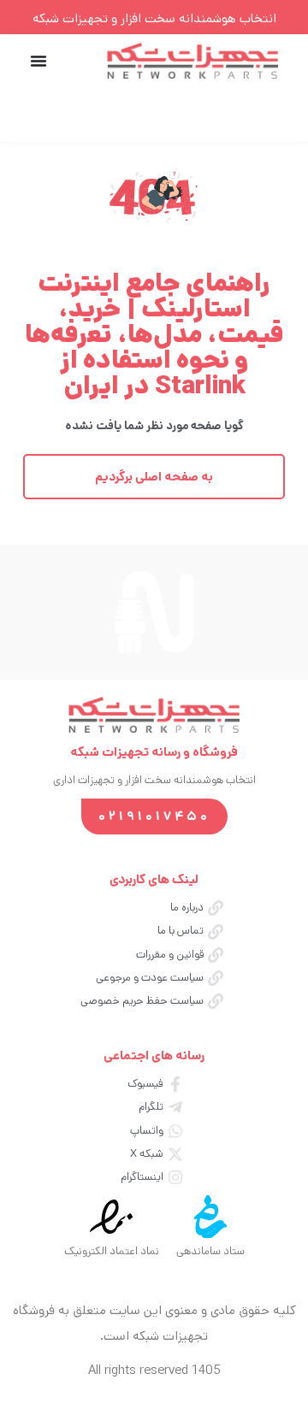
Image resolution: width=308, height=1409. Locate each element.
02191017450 (154, 816)
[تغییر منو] (38, 60)
